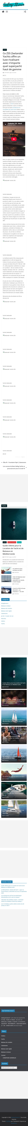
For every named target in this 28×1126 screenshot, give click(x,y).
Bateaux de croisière (6, 608)
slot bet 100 (4, 1106)
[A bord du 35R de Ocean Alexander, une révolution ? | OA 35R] (6, 591)
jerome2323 (13, 72)
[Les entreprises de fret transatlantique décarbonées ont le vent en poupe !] (14, 717)
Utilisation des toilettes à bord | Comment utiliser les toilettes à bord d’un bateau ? (13, 738)
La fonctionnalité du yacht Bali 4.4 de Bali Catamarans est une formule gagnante (13, 811)
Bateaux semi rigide (6, 611)
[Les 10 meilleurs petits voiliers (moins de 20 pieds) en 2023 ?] (14, 754)
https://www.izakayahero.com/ (9, 1102)
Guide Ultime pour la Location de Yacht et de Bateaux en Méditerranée (13, 549)
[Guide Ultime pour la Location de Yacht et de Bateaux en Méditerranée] (14, 524)
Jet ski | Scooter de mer (7, 616)
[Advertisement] (14, 32)
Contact (3, 1055)
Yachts (4, 49)
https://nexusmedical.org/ (8, 1005)
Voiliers (19, 542)
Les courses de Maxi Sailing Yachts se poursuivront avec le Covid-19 (14, 467)
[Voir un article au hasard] (25, 11)
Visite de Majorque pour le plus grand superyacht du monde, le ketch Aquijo (19, 579)
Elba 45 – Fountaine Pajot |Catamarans (14, 462)
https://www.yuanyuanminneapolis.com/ (11, 1108)
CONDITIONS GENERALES (9, 1058)
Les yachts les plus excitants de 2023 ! (17, 569)
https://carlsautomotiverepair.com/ (10, 1100)
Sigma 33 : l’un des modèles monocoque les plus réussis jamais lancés (12, 793)
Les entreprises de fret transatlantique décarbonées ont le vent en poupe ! (13, 720)
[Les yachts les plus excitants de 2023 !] (6, 570)
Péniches (3, 618)
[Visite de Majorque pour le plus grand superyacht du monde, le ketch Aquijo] (6, 580)
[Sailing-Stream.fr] (3, 11)
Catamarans (4, 613)
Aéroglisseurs (4, 603)
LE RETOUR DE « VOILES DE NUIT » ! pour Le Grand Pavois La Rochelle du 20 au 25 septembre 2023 (13, 701)
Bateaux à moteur (12, 542)
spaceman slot (5, 1104)
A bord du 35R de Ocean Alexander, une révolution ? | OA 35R (19, 590)
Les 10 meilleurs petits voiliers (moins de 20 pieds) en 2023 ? (13, 757)
